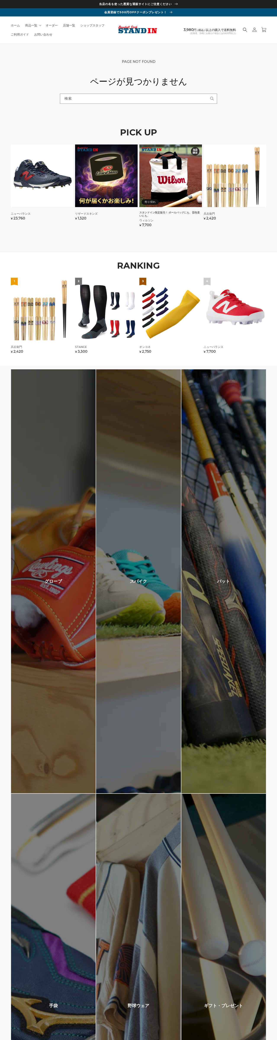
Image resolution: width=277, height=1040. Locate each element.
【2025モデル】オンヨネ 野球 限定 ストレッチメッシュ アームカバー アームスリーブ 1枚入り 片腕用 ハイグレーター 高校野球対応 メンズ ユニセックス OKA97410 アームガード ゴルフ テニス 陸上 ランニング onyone (170, 318)
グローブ (53, 581)
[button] (33, 25)
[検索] (212, 98)
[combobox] (138, 99)
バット (223, 581)
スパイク (138, 581)
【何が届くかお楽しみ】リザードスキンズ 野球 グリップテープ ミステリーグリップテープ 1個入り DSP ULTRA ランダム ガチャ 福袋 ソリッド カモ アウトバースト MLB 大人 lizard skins (106, 187)
